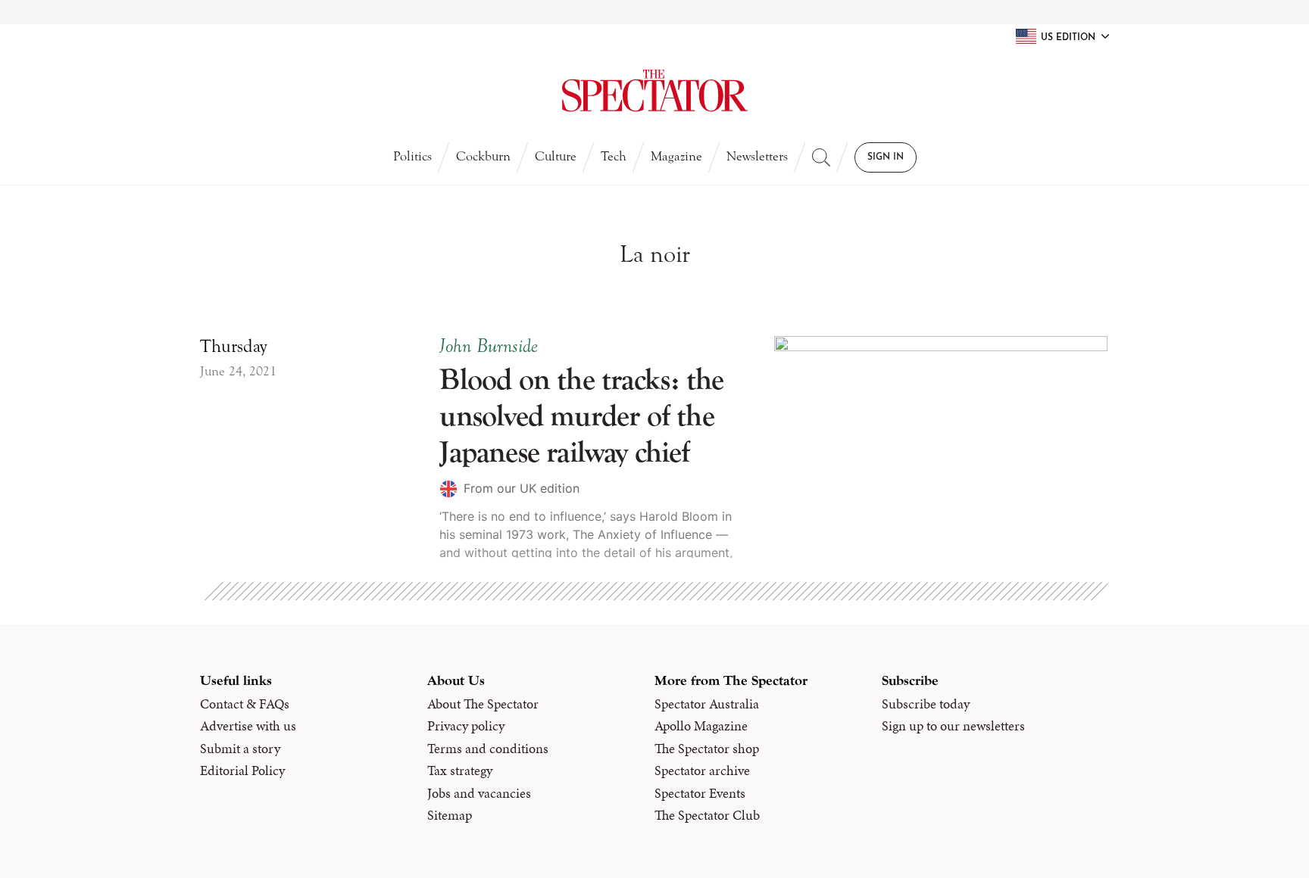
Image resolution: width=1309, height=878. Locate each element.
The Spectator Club (707, 815)
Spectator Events (699, 793)
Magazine (676, 156)
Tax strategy (459, 770)
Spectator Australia (706, 704)
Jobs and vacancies (479, 793)
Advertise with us (248, 726)
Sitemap (449, 815)
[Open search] (821, 157)
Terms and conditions (487, 748)
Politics (412, 156)
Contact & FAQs (244, 704)
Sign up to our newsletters (953, 726)
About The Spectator (483, 704)
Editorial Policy (242, 770)
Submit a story (240, 748)
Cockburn (483, 156)
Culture (555, 156)
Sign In (885, 157)
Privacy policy (466, 726)
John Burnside (488, 346)
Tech (613, 156)
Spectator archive (702, 770)
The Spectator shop (706, 748)
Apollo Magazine (701, 726)
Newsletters (757, 156)
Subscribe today (926, 704)
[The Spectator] (654, 91)
